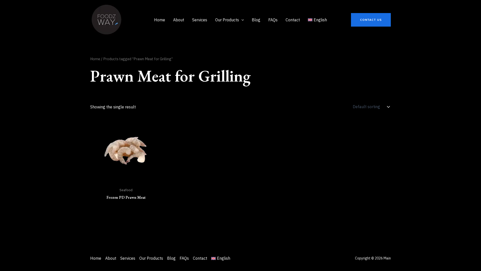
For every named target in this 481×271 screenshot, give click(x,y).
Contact (200, 258)
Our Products (151, 258)
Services (127, 258)
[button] (371, 20)
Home (95, 58)
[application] (241, 19)
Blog (171, 258)
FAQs (184, 258)
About (110, 258)
